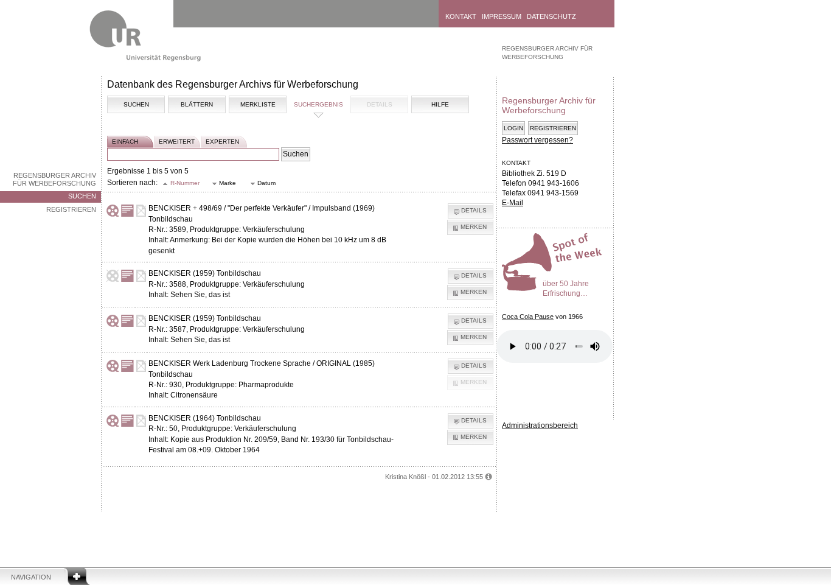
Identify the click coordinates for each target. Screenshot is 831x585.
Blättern (197, 104)
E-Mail (512, 202)
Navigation (31, 577)
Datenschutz (551, 16)
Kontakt (460, 16)
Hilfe (440, 104)
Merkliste (258, 104)
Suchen (82, 196)
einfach (125, 141)
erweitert (177, 141)
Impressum (501, 16)
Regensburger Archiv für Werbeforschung (54, 179)
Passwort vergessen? (537, 140)
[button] (182, 184)
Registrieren (71, 209)
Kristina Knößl (405, 476)
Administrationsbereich (540, 425)
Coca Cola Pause (528, 316)
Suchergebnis (318, 104)
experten (222, 141)
